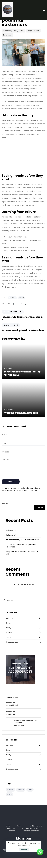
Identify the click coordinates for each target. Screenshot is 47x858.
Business (12, 298)
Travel (21, 298)
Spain (30, 790)
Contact (11, 831)
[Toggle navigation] (38, 10)
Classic (9, 623)
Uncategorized (12, 642)
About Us (11, 828)
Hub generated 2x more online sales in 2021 (22, 552)
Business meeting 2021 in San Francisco (22, 540)
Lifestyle (9, 628)
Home (7, 826)
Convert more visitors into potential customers (21, 545)
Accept (24, 849)
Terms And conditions (30, 831)
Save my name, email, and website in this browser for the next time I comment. (22, 489)
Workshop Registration (30, 828)
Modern (9, 632)
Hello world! (11, 530)
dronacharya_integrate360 (13, 30)
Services (20, 826)
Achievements (36, 826)
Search (5, 503)
